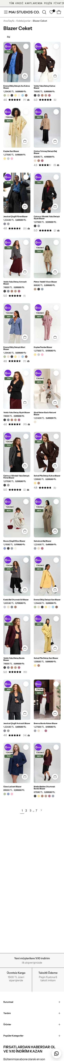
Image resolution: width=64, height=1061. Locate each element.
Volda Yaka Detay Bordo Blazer (14, 659)
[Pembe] (12, 158)
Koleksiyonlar (23, 20)
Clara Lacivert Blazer (12, 787)
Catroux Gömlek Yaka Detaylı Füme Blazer (16, 477)
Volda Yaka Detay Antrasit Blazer (15, 283)
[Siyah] (12, 95)
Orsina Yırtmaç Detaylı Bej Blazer (45, 152)
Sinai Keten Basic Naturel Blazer (45, 413)
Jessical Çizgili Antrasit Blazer (16, 723)
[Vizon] (46, 95)
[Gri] (8, 158)
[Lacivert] (4, 548)
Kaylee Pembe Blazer (43, 347)
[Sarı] (15, 95)
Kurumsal (8, 1002)
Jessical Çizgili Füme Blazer (15, 216)
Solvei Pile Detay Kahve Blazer (47, 476)
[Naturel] (35, 422)
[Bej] (8, 95)
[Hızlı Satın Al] (25, 76)
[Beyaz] (42, 730)
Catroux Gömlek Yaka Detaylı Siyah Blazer (47, 217)
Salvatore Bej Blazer (42, 541)
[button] (43, 12)
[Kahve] (42, 95)
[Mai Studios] (24, 12)
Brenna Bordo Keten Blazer (45, 723)
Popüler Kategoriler (13, 1035)
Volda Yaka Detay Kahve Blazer (44, 87)
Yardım (7, 1013)
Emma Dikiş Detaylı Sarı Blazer (47, 600)
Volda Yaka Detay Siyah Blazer (16, 412)
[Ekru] (19, 95)
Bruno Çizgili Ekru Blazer (14, 541)
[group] (32, 3)
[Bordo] (49, 95)
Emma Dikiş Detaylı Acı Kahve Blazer (16, 87)
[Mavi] (22, 95)
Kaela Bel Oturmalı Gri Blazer (16, 600)
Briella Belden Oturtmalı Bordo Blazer (44, 788)
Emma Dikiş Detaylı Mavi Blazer (14, 348)
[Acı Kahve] (26, 95)
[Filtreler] (8, 37)
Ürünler (7, 1024)
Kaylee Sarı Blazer (11, 151)
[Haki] (4, 95)
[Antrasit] (38, 95)
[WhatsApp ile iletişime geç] (56, 1053)
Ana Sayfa (8, 20)
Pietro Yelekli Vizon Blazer (45, 282)
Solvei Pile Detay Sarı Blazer (46, 658)
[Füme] (8, 224)
